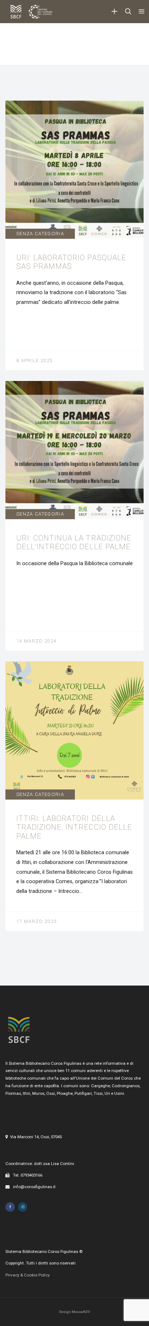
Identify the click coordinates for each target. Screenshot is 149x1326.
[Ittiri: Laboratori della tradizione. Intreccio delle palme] (74, 796)
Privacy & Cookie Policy (27, 1275)
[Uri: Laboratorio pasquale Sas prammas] (74, 235)
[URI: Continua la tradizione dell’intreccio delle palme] (74, 516)
